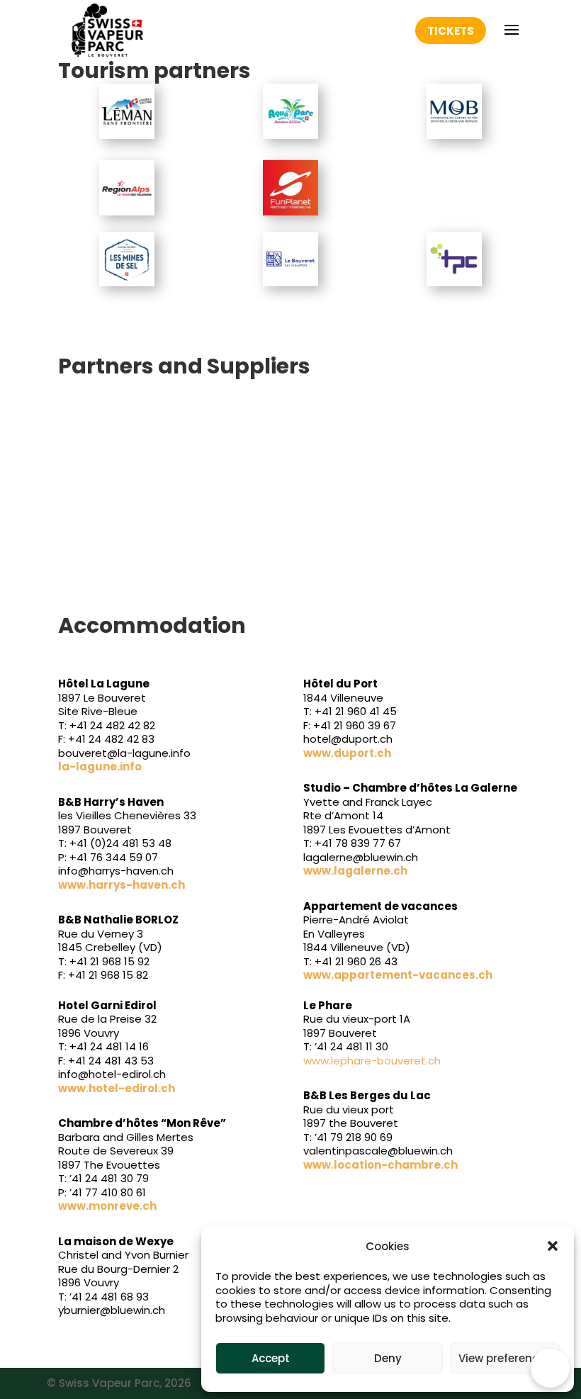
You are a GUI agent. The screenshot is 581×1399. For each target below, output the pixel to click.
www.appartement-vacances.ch (397, 974)
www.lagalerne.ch (355, 870)
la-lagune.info (100, 766)
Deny (388, 1358)
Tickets (450, 30)
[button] (553, 1246)
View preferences (504, 1358)
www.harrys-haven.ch (121, 884)
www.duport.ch (347, 753)
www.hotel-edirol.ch (116, 1088)
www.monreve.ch (107, 1205)
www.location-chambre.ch (380, 1164)
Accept (271, 1358)
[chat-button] (550, 1368)
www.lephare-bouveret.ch (372, 1060)
